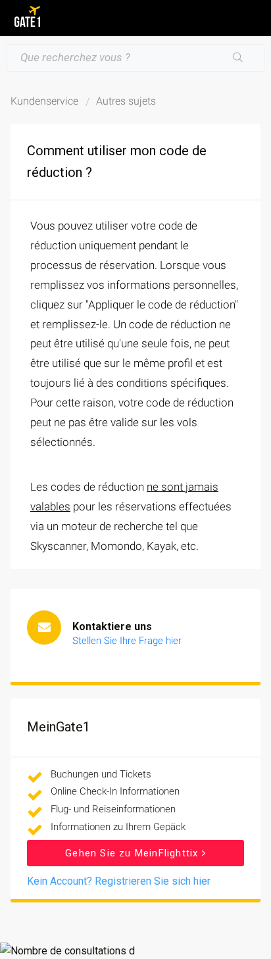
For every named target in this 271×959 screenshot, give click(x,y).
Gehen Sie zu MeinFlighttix (133, 853)
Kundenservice (44, 101)
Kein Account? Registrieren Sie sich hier (118, 881)
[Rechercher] (238, 58)
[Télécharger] (111, 475)
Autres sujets (126, 101)
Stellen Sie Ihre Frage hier (127, 641)
